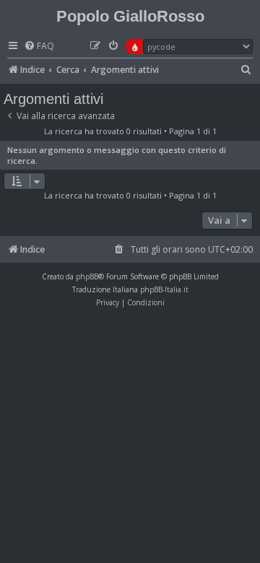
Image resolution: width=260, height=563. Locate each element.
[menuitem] (39, 46)
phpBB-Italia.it (164, 289)
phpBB (87, 276)
